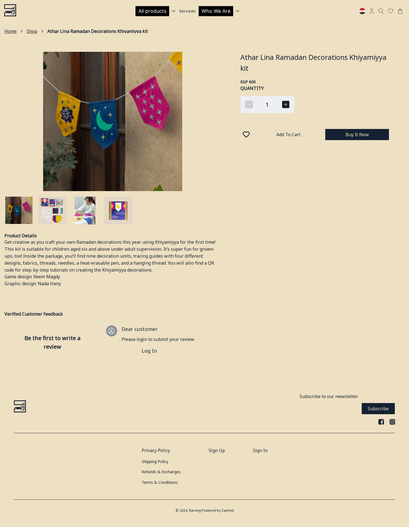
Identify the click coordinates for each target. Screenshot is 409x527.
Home (10, 31)
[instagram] (392, 421)
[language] (362, 11)
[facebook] (381, 421)
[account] (371, 11)
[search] (381, 11)
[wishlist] (390, 11)
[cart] (400, 11)
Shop (32, 31)
